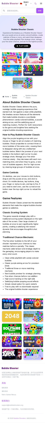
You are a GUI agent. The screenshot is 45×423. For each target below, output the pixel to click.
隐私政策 (5, 388)
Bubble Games (14, 97)
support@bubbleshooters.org (12, 405)
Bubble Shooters (20, 418)
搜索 (40, 11)
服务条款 (5, 391)
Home (7, 96)
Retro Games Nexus (9, 395)
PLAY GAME (22, 46)
